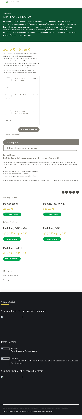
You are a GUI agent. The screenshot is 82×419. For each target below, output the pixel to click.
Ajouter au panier (29, 129)
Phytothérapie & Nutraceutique (24, 351)
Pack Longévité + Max (15, 228)
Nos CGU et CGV (8, 411)
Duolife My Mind (20, 95)
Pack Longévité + (12, 247)
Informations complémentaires (22, 147)
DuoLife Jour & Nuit (54, 203)
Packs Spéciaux (7, 13)
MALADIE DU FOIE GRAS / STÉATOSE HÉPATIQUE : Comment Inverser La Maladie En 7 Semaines (45, 362)
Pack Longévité (51, 228)
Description (12, 142)
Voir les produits (12, 239)
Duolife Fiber (10, 203)
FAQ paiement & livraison (21, 411)
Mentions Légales (35, 411)
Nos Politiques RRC (47, 411)
